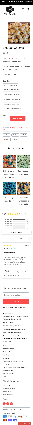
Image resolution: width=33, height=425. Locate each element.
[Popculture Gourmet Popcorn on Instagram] (7, 403)
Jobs (4, 376)
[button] (14, 275)
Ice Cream (6, 364)
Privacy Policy (7, 385)
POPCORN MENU (8, 349)
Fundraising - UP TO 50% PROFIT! (13, 361)
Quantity (5, 115)
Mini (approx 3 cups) (10, 85)
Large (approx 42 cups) (11, 104)
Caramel (14, 58)
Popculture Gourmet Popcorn (16, 410)
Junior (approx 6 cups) (11, 90)
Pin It (24, 135)
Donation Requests (8, 370)
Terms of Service (8, 394)
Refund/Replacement (9, 388)
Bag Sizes (6, 355)
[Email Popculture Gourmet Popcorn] (11, 403)
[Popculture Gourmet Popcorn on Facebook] (4, 403)
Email (15, 139)
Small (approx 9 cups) (11, 94)
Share (16, 135)
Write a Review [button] (17, 232)
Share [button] (7, 270)
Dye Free (18, 127)
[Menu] (23, 9)
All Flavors (12, 127)
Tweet (7, 135)
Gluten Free (24, 127)
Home (4, 345)
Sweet (4, 129)
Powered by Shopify (9, 413)
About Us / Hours (8, 373)
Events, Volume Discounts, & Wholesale (15, 367)
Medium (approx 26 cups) (12, 99)
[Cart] (28, 9)
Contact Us (25, 423)
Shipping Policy (7, 391)
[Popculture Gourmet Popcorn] (10, 12)
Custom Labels (7, 352)
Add (7, 139)
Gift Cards (6, 358)
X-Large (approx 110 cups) (12, 108)
